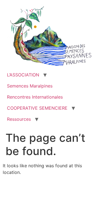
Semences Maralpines (29, 86)
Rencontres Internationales (35, 97)
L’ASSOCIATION (23, 75)
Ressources (19, 119)
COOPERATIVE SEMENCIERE (37, 108)
